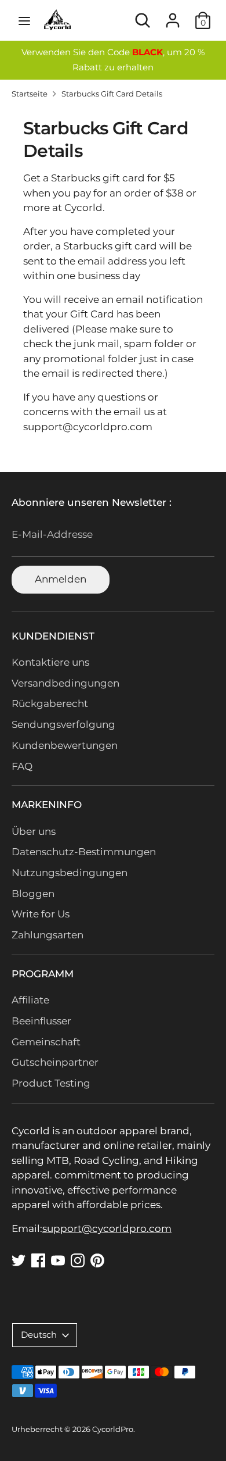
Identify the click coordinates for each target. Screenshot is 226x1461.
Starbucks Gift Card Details (111, 94)
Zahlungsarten (47, 935)
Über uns (34, 831)
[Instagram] (78, 1260)
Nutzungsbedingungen (69, 872)
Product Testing (51, 1083)
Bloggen (33, 893)
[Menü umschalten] (24, 20)
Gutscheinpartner (55, 1062)
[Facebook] (38, 1260)
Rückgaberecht (50, 703)
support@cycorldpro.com (107, 1228)
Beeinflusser (41, 1021)
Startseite (30, 94)
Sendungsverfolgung (63, 724)
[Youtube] (58, 1260)
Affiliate (30, 1000)
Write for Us (41, 914)
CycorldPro (112, 1429)
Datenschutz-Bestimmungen (84, 852)
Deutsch (39, 1335)
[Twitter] (18, 1260)
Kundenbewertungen (65, 745)
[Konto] (172, 16)
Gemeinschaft (46, 1042)
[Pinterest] (97, 1260)
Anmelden (60, 579)
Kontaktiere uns (50, 662)
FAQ (22, 766)
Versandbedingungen (65, 683)
